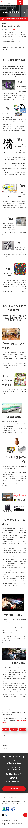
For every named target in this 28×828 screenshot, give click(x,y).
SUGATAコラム (9, 18)
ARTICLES (15, 18)
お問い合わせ (20, 3)
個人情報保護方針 (6, 820)
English (15, 820)
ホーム (3, 18)
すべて (4, 738)
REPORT (5, 748)
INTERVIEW (5, 745)
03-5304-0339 (16, 776)
